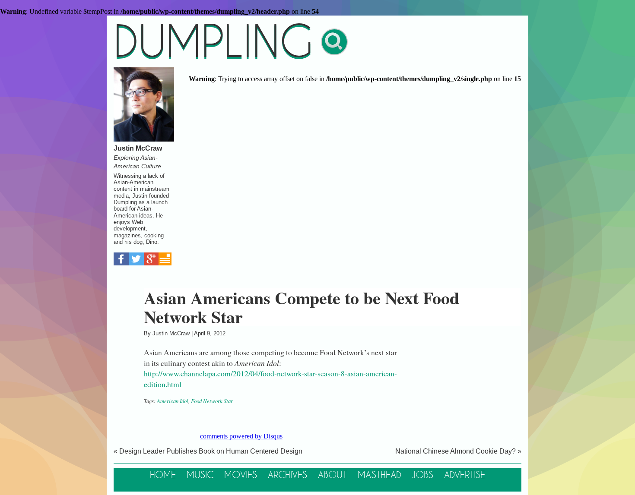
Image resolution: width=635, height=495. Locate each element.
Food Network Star (212, 400)
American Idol (172, 400)
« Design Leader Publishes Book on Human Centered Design (208, 451)
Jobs (422, 475)
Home (163, 475)
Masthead (379, 475)
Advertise (464, 475)
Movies (240, 475)
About (332, 475)
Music (200, 475)
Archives (287, 475)
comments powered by (241, 436)
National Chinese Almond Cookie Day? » (458, 451)
